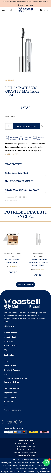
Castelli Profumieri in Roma (15, 378)
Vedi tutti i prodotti (25, 284)
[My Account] (41, 10)
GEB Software (28, 471)
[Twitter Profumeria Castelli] (16, 423)
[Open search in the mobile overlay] (11, 10)
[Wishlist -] (44, 9)
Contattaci (8, 341)
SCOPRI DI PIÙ (11, 154)
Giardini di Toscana (12, 370)
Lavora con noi (10, 345)
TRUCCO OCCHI (21, 197)
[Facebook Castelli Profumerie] (4, 423)
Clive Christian (10, 366)
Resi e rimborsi (10, 397)
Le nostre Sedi (10, 337)
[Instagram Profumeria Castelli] (10, 423)
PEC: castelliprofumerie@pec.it (34, 468)
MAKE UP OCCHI (14, 266)
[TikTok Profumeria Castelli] (21, 423)
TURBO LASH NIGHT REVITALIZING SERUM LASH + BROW (38, 262)
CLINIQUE (9, 80)
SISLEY (13, 257)
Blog (5, 350)
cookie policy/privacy (25, 455)
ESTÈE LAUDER (38, 257)
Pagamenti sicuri (11, 393)
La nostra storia (10, 333)
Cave (6, 361)
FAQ (5, 405)
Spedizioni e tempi (11, 388)
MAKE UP (7, 253)
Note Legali (8, 401)
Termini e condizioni (12, 410)
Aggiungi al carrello (26, 126)
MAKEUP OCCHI (40, 269)
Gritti (6, 374)
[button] (42, 126)
